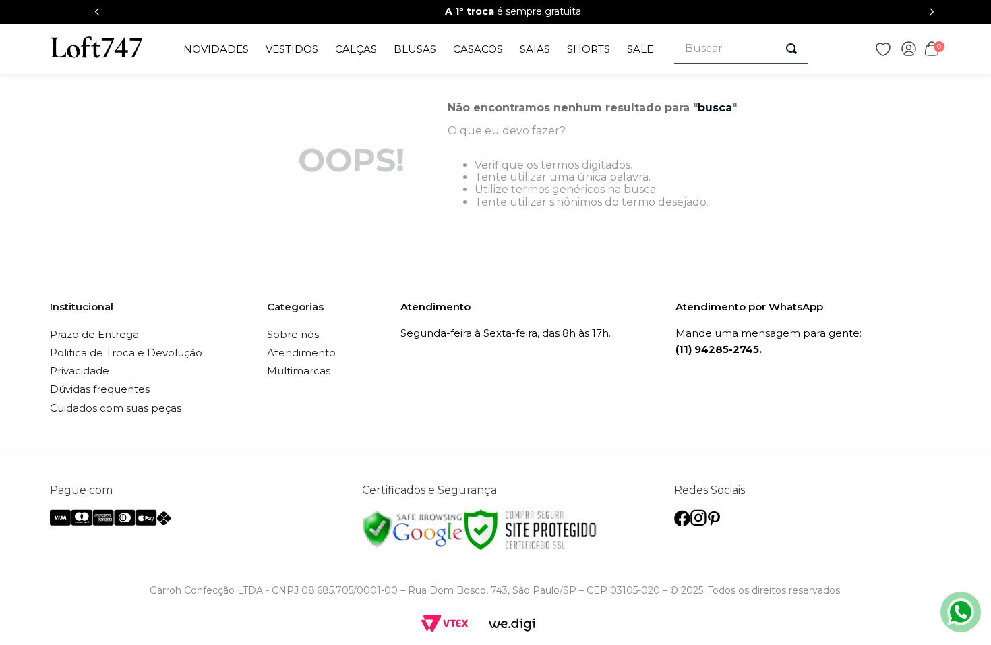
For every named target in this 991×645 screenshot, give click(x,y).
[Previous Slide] (97, 12)
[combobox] (741, 49)
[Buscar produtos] (791, 48)
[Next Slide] (931, 12)
